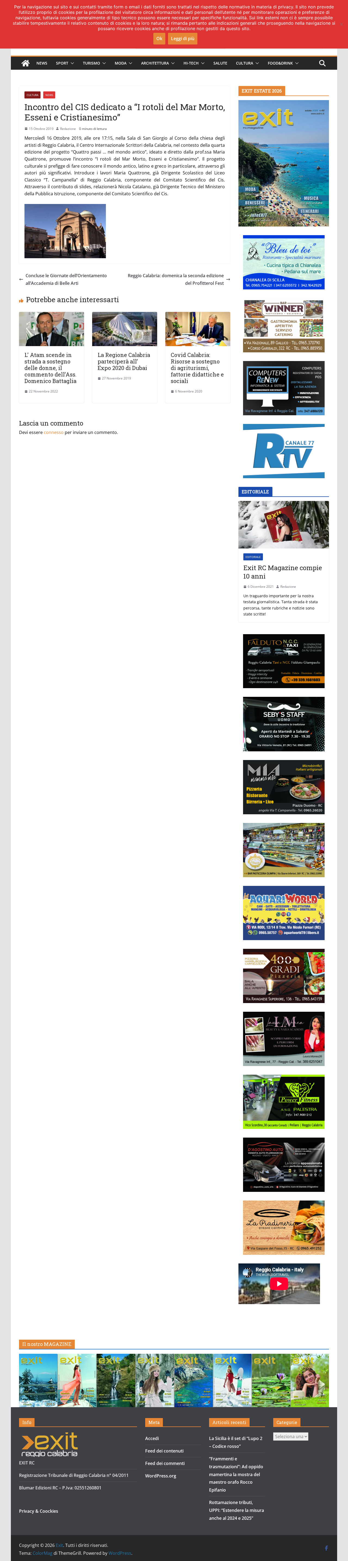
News (41, 63)
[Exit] (25, 63)
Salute (220, 63)
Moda (120, 63)
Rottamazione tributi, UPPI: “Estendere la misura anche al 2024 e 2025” (236, 1510)
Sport (62, 63)
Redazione (68, 128)
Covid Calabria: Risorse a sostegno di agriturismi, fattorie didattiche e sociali (197, 367)
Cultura (244, 63)
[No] (341, 24)
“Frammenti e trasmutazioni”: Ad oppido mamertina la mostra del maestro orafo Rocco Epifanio (236, 1474)
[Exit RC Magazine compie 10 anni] (283, 524)
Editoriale (253, 557)
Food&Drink (280, 63)
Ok (159, 39)
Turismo (91, 63)
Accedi (152, 1438)
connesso (54, 432)
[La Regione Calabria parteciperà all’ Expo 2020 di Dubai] (124, 316)
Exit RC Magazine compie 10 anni (282, 572)
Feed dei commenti (165, 1463)
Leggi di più (182, 39)
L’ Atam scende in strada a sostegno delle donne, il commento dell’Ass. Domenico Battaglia (50, 367)
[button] (71, 63)
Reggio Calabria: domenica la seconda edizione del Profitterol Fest (176, 279)
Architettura (155, 63)
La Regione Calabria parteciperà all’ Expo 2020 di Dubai (124, 361)
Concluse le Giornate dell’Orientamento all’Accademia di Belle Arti (66, 279)
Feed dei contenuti (164, 1451)
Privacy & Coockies (38, 1511)
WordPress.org (160, 1476)
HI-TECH (191, 63)
